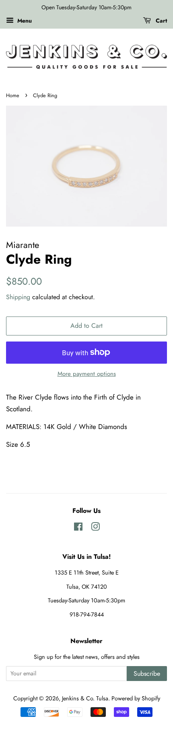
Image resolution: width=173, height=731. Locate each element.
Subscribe (147, 673)
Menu (24, 21)
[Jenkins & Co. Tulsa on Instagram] (95, 528)
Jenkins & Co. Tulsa (85, 698)
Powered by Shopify (135, 698)
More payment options (87, 373)
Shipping (18, 297)
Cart (160, 21)
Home (12, 95)
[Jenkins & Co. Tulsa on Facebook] (78, 528)
